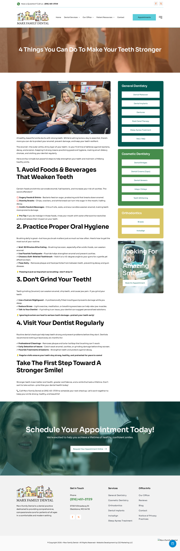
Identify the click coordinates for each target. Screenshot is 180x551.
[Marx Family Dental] (168, 540)
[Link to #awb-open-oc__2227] (160, 17)
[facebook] (156, 4)
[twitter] (161, 4)
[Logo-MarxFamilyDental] (33, 11)
